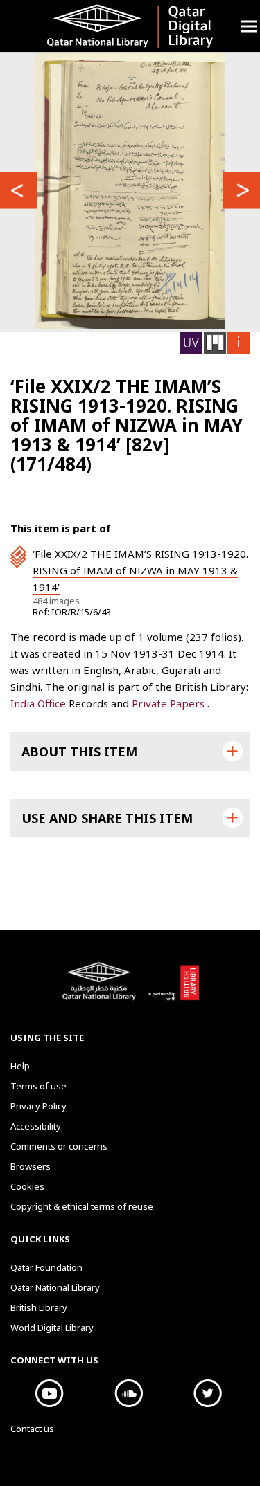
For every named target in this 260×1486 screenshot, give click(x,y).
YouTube (49, 1393)
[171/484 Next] (241, 190)
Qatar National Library (101, 988)
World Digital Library (52, 1327)
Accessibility (35, 1126)
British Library (173, 988)
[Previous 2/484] (18, 190)
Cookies (27, 1186)
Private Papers (169, 703)
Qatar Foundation (46, 1267)
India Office (39, 703)
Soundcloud (128, 1393)
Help (20, 1066)
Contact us (32, 1428)
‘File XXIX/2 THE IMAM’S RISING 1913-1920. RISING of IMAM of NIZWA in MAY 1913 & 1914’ (140, 570)
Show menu (249, 26)
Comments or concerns (58, 1146)
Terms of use (38, 1086)
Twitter (208, 1393)
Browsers (30, 1166)
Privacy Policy (38, 1106)
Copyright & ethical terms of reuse (81, 1206)
